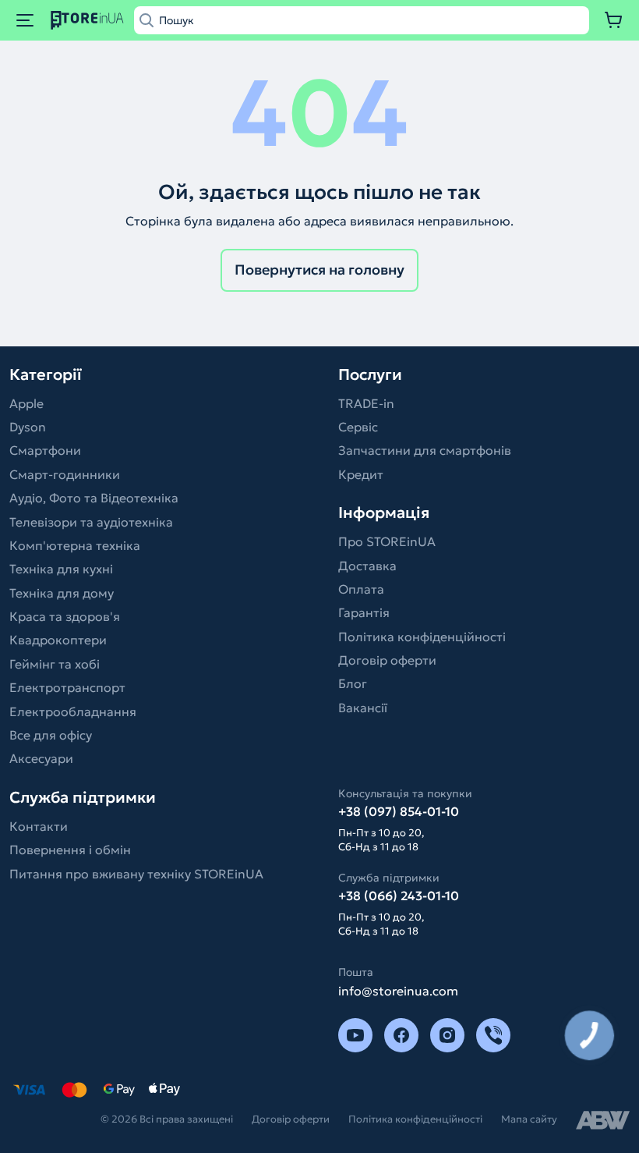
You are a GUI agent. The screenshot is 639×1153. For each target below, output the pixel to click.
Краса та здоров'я (64, 616)
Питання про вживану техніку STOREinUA (136, 874)
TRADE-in (366, 403)
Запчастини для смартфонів (424, 450)
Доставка (367, 565)
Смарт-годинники (64, 474)
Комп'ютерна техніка (74, 545)
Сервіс (358, 427)
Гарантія (364, 612)
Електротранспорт (67, 687)
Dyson (27, 427)
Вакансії (362, 707)
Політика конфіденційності (422, 636)
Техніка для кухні (61, 568)
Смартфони (45, 450)
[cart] (614, 20)
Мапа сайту (529, 1119)
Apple (26, 403)
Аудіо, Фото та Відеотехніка (93, 498)
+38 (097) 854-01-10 (398, 811)
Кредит (360, 474)
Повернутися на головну (319, 269)
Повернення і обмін (70, 849)
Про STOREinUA (387, 541)
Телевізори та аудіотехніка (91, 522)
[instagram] (447, 1035)
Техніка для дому (61, 593)
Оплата (361, 589)
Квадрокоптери (58, 639)
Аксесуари (41, 758)
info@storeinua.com (398, 991)
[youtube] (355, 1035)
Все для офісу (50, 735)
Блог (352, 683)
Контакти (38, 826)
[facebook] (401, 1035)
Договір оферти (387, 660)
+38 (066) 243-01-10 (398, 895)
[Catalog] (25, 20)
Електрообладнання (72, 711)
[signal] (493, 1035)
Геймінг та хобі (54, 664)
